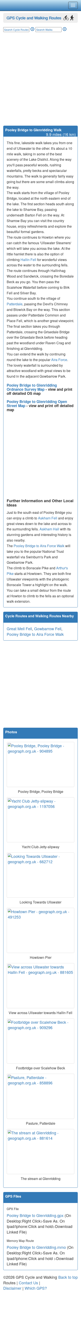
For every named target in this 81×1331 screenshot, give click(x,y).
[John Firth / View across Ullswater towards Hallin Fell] (40, 985)
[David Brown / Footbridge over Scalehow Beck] (40, 1040)
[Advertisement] (40, 83)
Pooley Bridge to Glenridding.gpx (35, 1215)
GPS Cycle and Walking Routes (33, 17)
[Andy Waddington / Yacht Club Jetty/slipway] (40, 819)
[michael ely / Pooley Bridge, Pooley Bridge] (40, 764)
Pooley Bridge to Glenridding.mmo (36, 1247)
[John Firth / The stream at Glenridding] (40, 1151)
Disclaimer (12, 1288)
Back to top (68, 1277)
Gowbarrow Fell (47, 628)
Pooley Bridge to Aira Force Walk (39, 545)
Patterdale (14, 303)
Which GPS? (36, 1288)
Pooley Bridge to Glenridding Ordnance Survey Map (32, 387)
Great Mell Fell (19, 628)
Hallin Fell (28, 259)
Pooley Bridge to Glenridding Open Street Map (37, 403)
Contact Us (28, 1282)
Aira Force (59, 359)
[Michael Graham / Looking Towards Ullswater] (40, 875)
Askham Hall (49, 529)
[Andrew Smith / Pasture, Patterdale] (40, 1096)
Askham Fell (47, 518)
